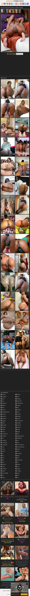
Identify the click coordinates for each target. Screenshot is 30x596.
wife (17, 475)
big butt (4, 418)
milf (17, 407)
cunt (3, 447)
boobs (3, 427)
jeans (3, 477)
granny (4, 464)
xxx (17, 477)
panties (18, 427)
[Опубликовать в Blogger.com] (2, 4)
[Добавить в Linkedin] (12, 4)
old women (19, 420)
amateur (4, 396)
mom (17, 412)
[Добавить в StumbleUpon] (21, 4)
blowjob (4, 425)
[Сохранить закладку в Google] (7, 4)
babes (3, 405)
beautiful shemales (7, 412)
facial (3, 451)
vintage (18, 471)
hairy (3, 466)
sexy (17, 442)
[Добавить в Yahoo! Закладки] (28, 4)
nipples (18, 416)
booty (3, 429)
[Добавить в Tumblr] (23, 4)
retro (17, 433)
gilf (3, 460)
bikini (3, 423)
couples (4, 440)
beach (3, 409)
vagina (18, 468)
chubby (4, 436)
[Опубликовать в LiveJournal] (14, 4)
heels (3, 471)
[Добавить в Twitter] (25, 4)
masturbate (19, 403)
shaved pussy (20, 447)
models (18, 409)
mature (18, 405)
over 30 (18, 425)
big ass (4, 416)
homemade (5, 473)
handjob (4, 468)
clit (3, 438)
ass (3, 401)
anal (3, 398)
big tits (4, 420)
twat (17, 466)
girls (3, 462)
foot (3, 457)
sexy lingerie (20, 444)
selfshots (19, 438)
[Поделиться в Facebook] (5, 4)
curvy (3, 449)
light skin (19, 401)
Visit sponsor (19, 54)
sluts (17, 451)
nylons (18, 418)
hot (3, 475)
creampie (4, 442)
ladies (18, 394)
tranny (18, 464)
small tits (19, 453)
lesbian (18, 398)
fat (2, 453)
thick (17, 457)
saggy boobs (20, 436)
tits (17, 462)
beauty (4, 414)
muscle (18, 414)
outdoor (18, 423)
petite (18, 429)
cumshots (4, 444)
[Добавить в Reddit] (19, 4)
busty (3, 431)
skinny (18, 449)
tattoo (18, 455)
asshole (4, 403)
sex (17, 440)
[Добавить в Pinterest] (16, 4)
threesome (19, 460)
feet (3, 455)
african (4, 394)
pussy (18, 431)
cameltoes (5, 433)
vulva (18, 473)
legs (17, 396)
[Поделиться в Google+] (9, 4)
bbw (3, 407)
